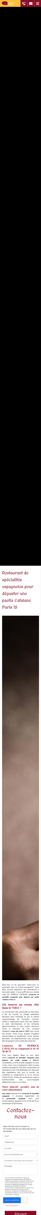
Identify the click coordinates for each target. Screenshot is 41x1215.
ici (18, 1194)
